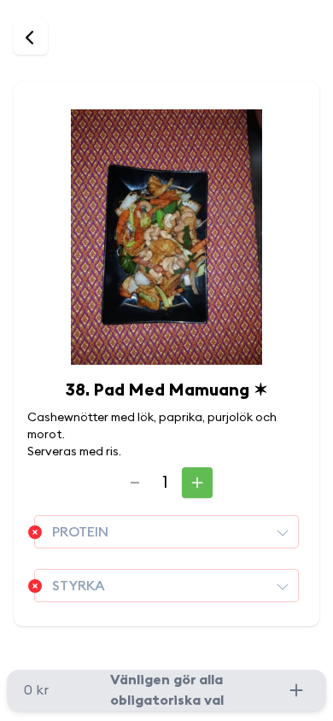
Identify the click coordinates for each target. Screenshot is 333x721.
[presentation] (283, 532)
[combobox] (166, 531)
